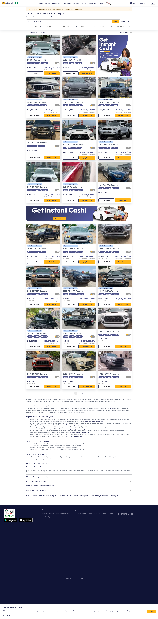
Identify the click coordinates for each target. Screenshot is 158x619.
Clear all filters (125, 21)
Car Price (48, 26)
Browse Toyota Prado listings (79, 432)
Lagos (111, 408)
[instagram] (122, 513)
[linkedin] (125, 513)
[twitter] (128, 513)
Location (101, 26)
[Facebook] (119, 513)
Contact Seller (35, 73)
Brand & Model (32, 26)
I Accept (151, 611)
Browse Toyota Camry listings (70, 425)
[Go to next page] (85, 393)
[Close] (129, 9)
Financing (66, 26)
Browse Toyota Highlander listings (75, 429)
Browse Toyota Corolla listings (93, 421)
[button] (79, 467)
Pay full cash (51, 157)
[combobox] (18, 3)
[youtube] (131, 513)
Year (82, 26)
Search (115, 21)
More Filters (120, 26)
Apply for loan (52, 73)
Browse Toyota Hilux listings (73, 436)
